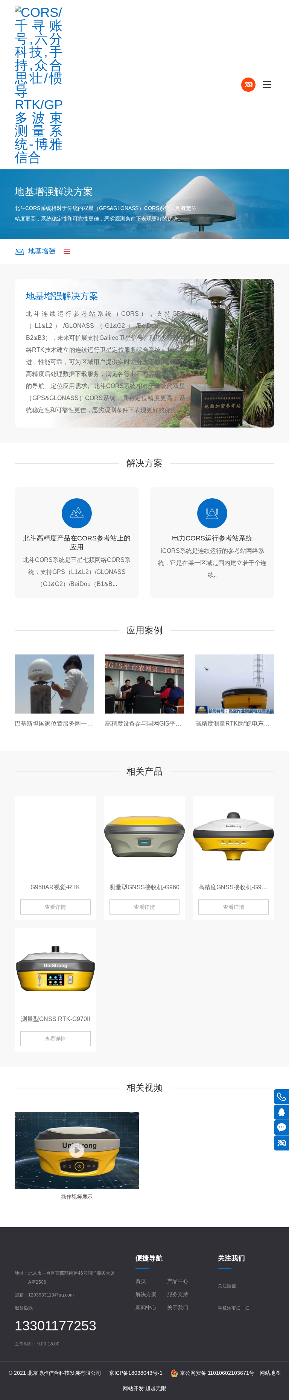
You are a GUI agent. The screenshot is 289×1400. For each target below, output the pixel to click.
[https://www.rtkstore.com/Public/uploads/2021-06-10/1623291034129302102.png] (86, 85)
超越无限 (155, 1388)
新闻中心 (146, 1307)
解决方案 (146, 1294)
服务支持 (177, 1294)
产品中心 (177, 1281)
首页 (140, 1281)
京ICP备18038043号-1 (136, 1373)
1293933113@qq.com (51, 1295)
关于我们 (177, 1307)
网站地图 (270, 1373)
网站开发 (133, 1388)
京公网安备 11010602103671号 (217, 1373)
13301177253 (55, 1325)
